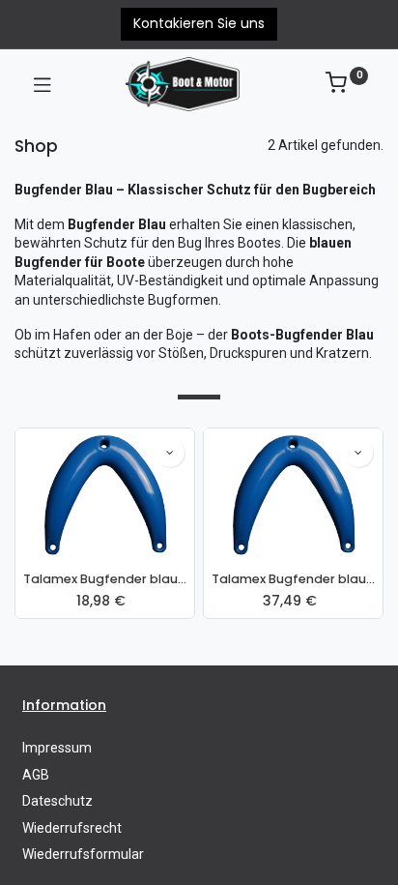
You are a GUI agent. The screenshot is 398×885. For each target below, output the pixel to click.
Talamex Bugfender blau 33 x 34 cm (104, 579)
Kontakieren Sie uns (199, 23)
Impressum (57, 747)
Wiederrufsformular (83, 854)
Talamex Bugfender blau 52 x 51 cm (293, 579)
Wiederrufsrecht (72, 828)
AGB (35, 774)
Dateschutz (57, 801)
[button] (170, 452)
